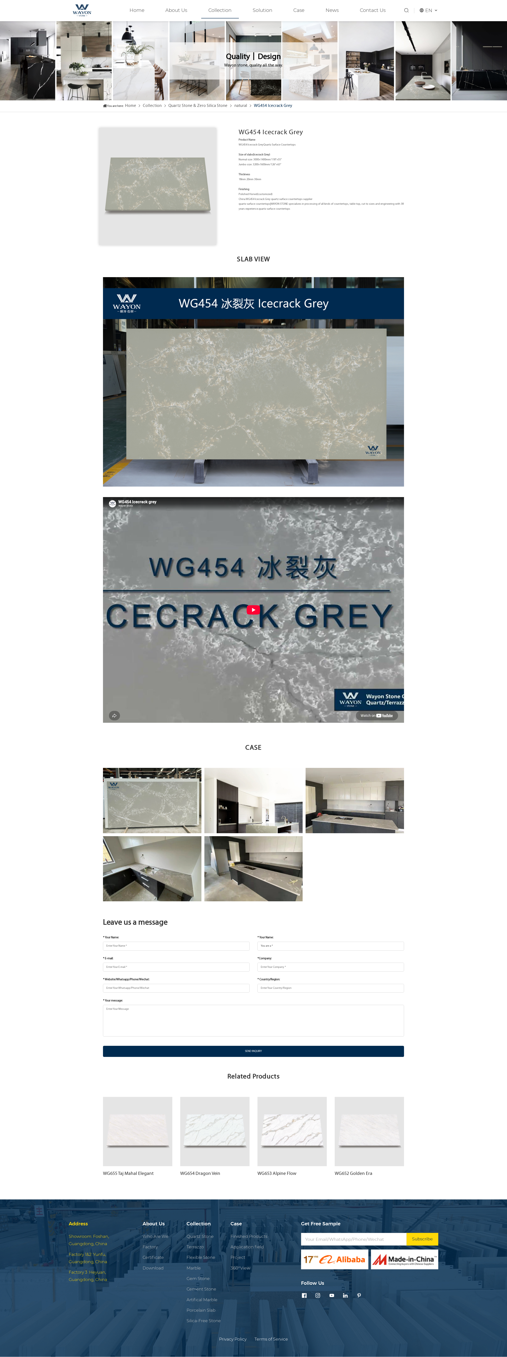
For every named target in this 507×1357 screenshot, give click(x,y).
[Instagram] (318, 1296)
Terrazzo (195, 1247)
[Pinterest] (359, 1296)
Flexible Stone (201, 1257)
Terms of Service (271, 1339)
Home (137, 10)
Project (238, 1257)
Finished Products (249, 1236)
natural (240, 106)
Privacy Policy (233, 1339)
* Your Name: (111, 937)
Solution (262, 10)
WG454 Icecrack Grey (273, 106)
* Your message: (113, 1000)
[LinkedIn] (345, 1296)
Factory (150, 1247)
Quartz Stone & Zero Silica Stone (197, 106)
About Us (176, 10)
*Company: (264, 958)
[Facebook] (304, 1296)
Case (298, 10)
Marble (194, 1268)
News (332, 10)
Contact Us (373, 10)
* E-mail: (108, 958)
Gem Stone (198, 1279)
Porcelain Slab (201, 1310)
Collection (220, 10)
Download (153, 1268)
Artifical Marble (202, 1300)
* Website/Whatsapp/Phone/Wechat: (126, 979)
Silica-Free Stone (204, 1321)
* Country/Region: (268, 979)
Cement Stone (201, 1289)
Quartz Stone (200, 1236)
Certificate (153, 1257)
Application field (247, 1247)
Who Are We (156, 1236)
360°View (240, 1268)
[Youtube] (332, 1296)
